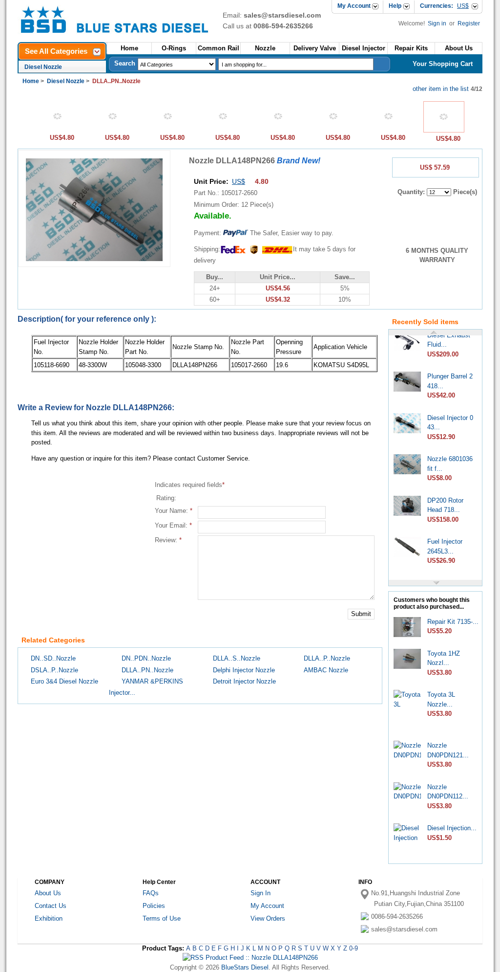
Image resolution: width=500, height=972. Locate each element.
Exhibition (48, 918)
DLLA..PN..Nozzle (147, 670)
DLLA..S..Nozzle (236, 658)
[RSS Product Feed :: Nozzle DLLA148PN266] (250, 957)
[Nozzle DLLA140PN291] (168, 129)
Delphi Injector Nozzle (244, 670)
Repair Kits (411, 48)
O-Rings (174, 48)
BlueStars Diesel (245, 967)
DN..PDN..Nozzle (146, 658)
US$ (238, 181)
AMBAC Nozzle (326, 670)
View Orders (267, 918)
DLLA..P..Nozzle (327, 658)
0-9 (353, 948)
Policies (154, 905)
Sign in (438, 23)
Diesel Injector (363, 48)
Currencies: (444, 5)
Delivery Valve (314, 48)
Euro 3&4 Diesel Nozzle (64, 681)
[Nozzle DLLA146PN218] (389, 129)
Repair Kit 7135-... (453, 621)
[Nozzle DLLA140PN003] (58, 129)
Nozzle (265, 48)
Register (469, 23)
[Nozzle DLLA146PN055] (278, 129)
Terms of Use (162, 918)
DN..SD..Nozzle (53, 658)
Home (129, 48)
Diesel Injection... (452, 828)
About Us (48, 893)
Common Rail (218, 48)
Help (395, 5)
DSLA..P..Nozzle (54, 670)
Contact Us (50, 905)
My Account (354, 5)
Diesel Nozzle (43, 67)
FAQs (151, 893)
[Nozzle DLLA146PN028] (223, 129)
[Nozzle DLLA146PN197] (333, 129)
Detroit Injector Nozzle (244, 681)
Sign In (260, 893)
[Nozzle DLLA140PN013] (113, 129)
